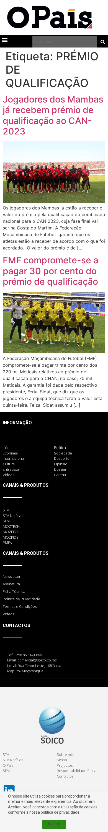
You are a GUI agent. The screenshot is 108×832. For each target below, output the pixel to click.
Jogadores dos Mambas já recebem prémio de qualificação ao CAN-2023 (53, 115)
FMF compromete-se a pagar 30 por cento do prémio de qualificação (50, 271)
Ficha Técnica (14, 591)
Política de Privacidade (21, 598)
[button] (4, 39)
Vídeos (8, 613)
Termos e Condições (20, 606)
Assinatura (11, 583)
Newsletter (11, 576)
